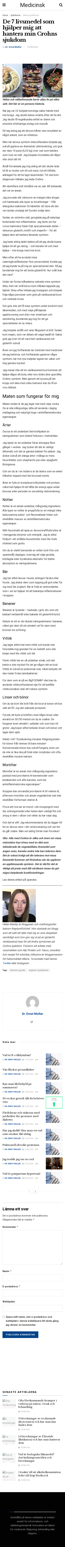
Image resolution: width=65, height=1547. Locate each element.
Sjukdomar (15, 15)
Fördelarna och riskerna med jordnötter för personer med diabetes (21, 1116)
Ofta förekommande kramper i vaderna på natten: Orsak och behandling (37, 1404)
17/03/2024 (29, 1060)
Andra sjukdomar (31, 15)
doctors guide (17, 970)
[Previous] (29, 1192)
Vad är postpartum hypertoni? (21, 1173)
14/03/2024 (29, 1124)
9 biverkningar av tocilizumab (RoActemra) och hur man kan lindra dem (37, 1421)
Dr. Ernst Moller (13, 47)
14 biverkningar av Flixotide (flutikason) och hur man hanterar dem (39, 1439)
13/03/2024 (29, 1138)
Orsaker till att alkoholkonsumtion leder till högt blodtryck (39, 1474)
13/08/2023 (32, 47)
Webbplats (8, 1301)
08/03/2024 (29, 1178)
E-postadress (11, 1286)
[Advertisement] (32, 56)
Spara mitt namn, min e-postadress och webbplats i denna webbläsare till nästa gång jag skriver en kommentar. (32, 1320)
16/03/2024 (29, 1074)
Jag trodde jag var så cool (18, 1159)
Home (5, 15)
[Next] (35, 1192)
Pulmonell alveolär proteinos (20, 1144)
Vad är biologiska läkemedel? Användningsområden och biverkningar (36, 1457)
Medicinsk (32, 5)
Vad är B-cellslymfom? (16, 1055)
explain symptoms (38, 970)
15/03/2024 (29, 1106)
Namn (7, 1271)
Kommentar (10, 1226)
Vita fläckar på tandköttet (18, 1069)
